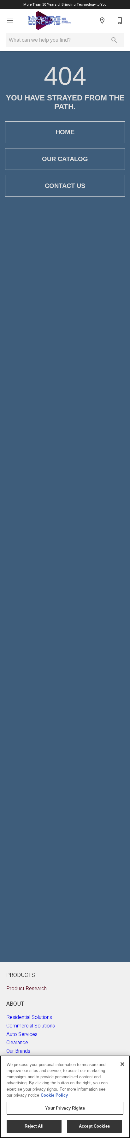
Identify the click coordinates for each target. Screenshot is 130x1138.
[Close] (122, 1064)
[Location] (102, 20)
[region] (65, 1096)
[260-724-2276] (119, 20)
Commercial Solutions (30, 1026)
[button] (10, 20)
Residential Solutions (29, 1017)
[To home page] (49, 20)
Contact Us (65, 185)
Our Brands (18, 1051)
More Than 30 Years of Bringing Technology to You (65, 4)
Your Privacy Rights (65, 1108)
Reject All (34, 1126)
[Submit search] (114, 40)
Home (65, 132)
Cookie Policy (54, 1095)
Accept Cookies (94, 1126)
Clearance (17, 1042)
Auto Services (22, 1034)
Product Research (26, 988)
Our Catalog (65, 158)
